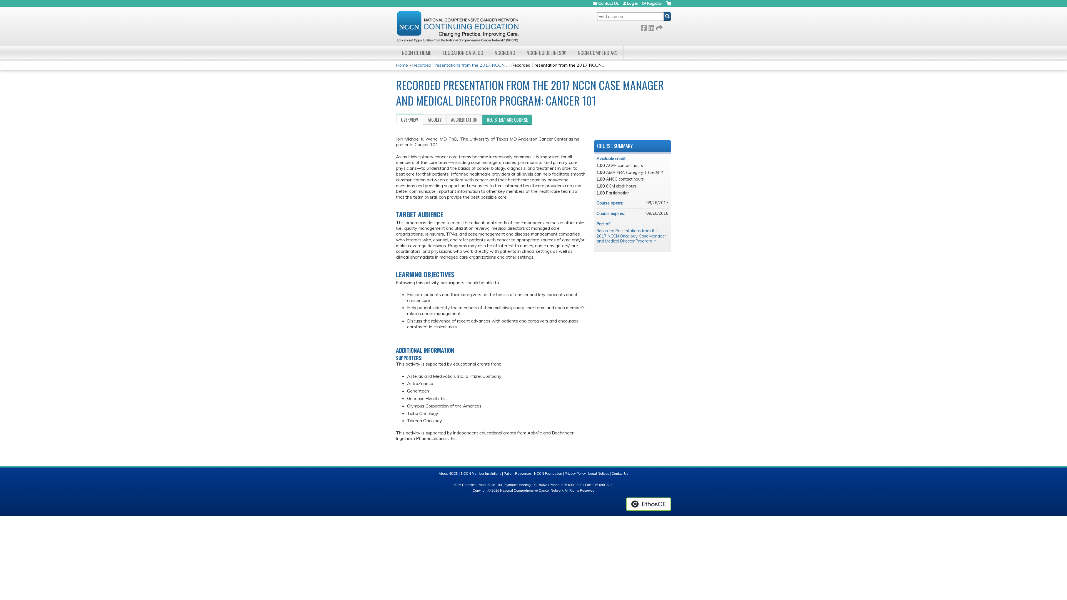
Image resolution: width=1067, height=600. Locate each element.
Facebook (644, 27)
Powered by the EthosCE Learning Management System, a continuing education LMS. (648, 504)
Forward (659, 27)
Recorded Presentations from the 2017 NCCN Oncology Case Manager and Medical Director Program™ (631, 236)
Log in (632, 3)
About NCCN (448, 474)
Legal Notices (598, 474)
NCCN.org (505, 53)
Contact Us (608, 3)
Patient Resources (518, 474)
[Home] (457, 26)
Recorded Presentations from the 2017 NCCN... (459, 65)
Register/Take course (507, 119)
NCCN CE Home (416, 53)
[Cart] (668, 5)
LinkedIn (651, 27)
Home (402, 65)
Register (654, 3)
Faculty (435, 119)
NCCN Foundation (548, 474)
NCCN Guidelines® (546, 53)
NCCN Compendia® (598, 53)
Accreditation (464, 119)
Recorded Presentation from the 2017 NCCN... (557, 65)
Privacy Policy (575, 474)
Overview (409, 119)
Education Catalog (463, 53)
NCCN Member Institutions (481, 474)
